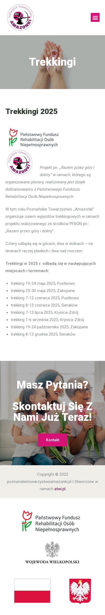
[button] (95, 17)
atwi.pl (59, 488)
